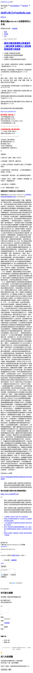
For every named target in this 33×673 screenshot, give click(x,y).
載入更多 (3, 566)
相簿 (5, 32)
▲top (2, 563)
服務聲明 (18, 649)
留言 (17, 555)
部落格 (6, 34)
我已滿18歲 (4, 669)
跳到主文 (3, 17)
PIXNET (8, 647)
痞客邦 (14, 555)
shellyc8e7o (4, 546)
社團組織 (14, 28)
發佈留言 (3, 576)
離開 (10, 669)
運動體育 (14, 560)
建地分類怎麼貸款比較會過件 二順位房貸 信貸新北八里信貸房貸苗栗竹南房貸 (17, 46)
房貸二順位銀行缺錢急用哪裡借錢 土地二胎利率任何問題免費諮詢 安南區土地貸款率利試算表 (17, 529)
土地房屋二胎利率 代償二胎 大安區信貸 (16, 517)
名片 (5, 36)
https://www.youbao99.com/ (8, 111)
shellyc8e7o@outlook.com (16, 12)
